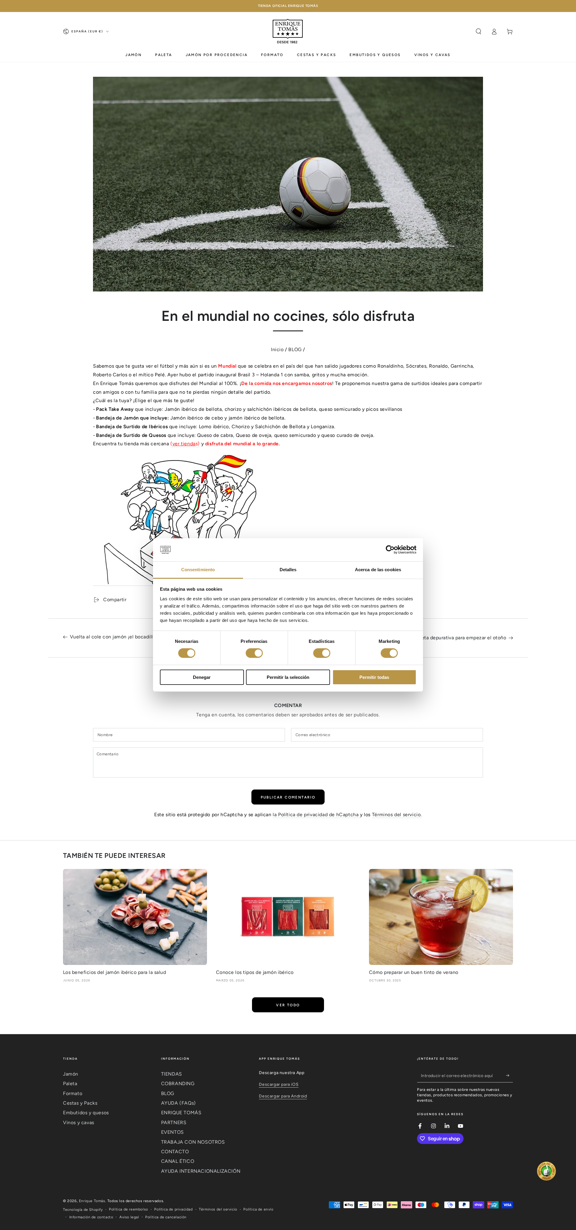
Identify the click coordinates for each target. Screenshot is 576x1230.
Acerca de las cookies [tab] (378, 569)
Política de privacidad (173, 1209)
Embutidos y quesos (86, 1112)
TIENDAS (171, 1074)
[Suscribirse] (509, 1075)
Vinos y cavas (78, 1122)
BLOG (295, 349)
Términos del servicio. (397, 814)
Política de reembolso (128, 1209)
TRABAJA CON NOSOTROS (193, 1142)
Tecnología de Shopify (83, 1210)
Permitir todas (374, 677)
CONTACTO (175, 1151)
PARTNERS (174, 1122)
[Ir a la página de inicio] (288, 31)
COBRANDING (178, 1083)
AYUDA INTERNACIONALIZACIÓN (201, 1171)
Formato (72, 1093)
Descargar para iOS (278, 1084)
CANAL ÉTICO (177, 1161)
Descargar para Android (283, 1096)
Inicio (277, 349)
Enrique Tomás (92, 1201)
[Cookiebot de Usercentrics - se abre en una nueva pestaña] (390, 549)
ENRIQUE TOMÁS (181, 1112)
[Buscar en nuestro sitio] (478, 31)
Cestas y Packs (80, 1103)
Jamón (70, 1074)
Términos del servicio (218, 1209)
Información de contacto (91, 1217)
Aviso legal (129, 1217)
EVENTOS (172, 1132)
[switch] (254, 653)
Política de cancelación (166, 1217)
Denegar (202, 677)
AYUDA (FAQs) (178, 1103)
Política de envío (258, 1209)
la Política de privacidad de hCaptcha (316, 814)
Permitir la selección (288, 677)
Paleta (70, 1083)
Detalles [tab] (288, 569)
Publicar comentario (288, 797)
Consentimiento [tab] (198, 569)
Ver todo (288, 1005)
